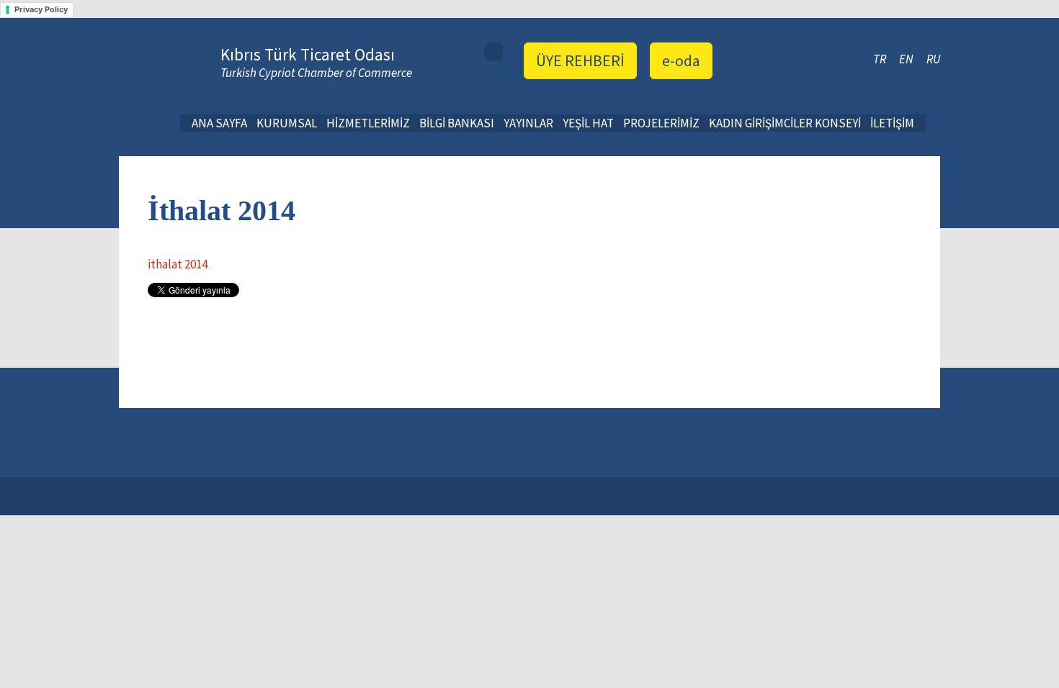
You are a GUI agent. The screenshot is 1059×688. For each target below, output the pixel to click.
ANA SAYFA (219, 123)
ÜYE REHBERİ (580, 60)
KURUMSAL (286, 123)
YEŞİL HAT (588, 123)
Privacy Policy (41, 9)
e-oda (681, 60)
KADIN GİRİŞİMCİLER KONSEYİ (785, 123)
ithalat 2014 (177, 264)
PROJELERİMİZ (661, 123)
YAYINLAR (528, 123)
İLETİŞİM (892, 123)
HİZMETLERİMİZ (368, 123)
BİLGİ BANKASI (456, 123)
